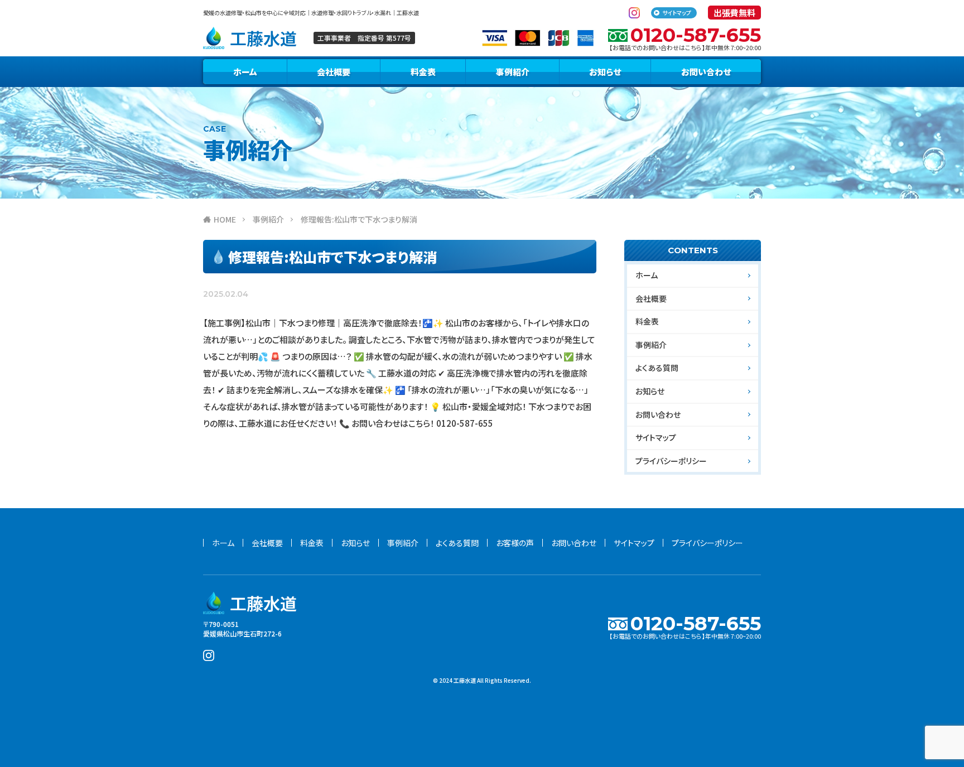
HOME (225, 219)
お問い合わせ (706, 72)
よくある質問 (656, 367)
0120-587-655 (695, 35)
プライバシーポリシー (671, 460)
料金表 (423, 72)
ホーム (245, 72)
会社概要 (333, 72)
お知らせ (605, 72)
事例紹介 (512, 72)
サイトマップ (676, 12)
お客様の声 (515, 543)
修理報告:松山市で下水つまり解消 (359, 219)
